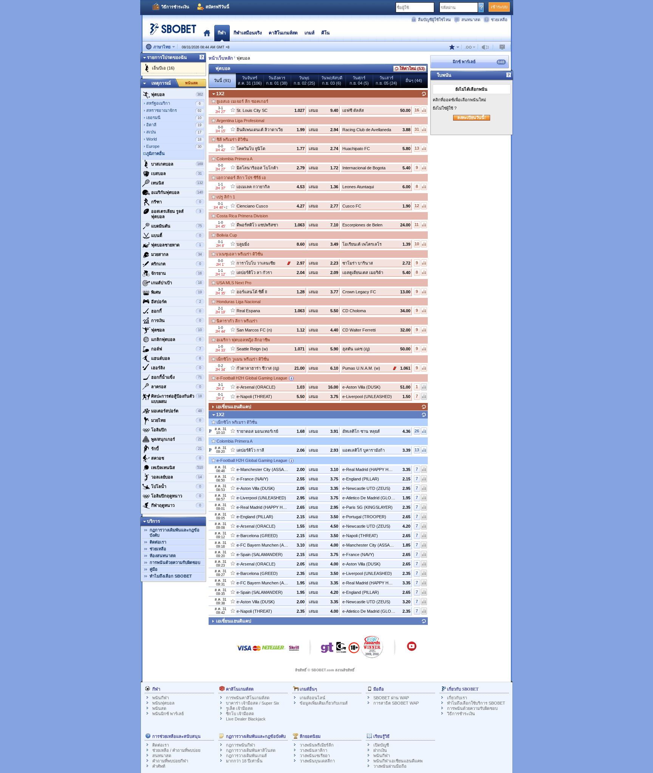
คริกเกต (176, 264)
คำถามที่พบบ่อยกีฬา (170, 761)
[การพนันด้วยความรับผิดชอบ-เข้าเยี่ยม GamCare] (341, 649)
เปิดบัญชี (381, 745)
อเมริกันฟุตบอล (177, 192)
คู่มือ (154, 569)
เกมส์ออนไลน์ (312, 698)
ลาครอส (176, 386)
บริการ (153, 521)
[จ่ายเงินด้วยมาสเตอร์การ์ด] (257, 652)
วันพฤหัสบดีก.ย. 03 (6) (331, 80)
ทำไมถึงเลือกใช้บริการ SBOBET (476, 703)
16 (417, 110)
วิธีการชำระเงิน (175, 7)
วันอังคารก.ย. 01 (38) (277, 80)
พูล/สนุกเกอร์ (176, 439)
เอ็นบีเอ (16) (163, 68)
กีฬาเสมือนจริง (248, 33)
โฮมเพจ (207, 33)
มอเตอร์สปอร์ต (176, 411)
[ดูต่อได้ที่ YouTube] (411, 649)
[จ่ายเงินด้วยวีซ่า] (244, 652)
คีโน (325, 33)
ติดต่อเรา (158, 542)
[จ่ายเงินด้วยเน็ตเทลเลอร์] (273, 652)
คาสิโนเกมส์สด (283, 33)
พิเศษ (176, 292)
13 (417, 148)
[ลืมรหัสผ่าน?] (481, 7)
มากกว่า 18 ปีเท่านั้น (244, 761)
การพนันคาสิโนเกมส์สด (247, 698)
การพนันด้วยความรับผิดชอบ (175, 562)
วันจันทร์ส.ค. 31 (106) (250, 80)
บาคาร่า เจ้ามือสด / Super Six (252, 703)
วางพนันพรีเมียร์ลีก (317, 745)
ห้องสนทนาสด (163, 555)
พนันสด (191, 83)
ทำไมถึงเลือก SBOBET (171, 576)
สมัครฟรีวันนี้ (217, 7)
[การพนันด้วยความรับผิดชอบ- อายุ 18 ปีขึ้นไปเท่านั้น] (353, 650)
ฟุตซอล (176, 330)
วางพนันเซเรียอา (315, 755)
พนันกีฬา (160, 698)
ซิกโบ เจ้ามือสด (240, 713)
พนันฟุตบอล (163, 703)
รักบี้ (176, 448)
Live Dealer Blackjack (246, 719)
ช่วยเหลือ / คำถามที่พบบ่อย (176, 750)
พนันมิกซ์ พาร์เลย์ (168, 713)
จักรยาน (176, 273)
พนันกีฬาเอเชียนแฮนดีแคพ (397, 761)
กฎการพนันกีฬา (240, 745)
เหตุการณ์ (161, 83)
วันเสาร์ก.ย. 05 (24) (386, 80)
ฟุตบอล (177, 94)
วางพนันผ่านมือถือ (390, 766)
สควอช (176, 458)
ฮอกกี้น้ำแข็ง (176, 377)
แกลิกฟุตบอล (176, 339)
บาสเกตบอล (177, 164)
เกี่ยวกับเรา (457, 698)
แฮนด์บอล (176, 358)
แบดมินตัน (176, 226)
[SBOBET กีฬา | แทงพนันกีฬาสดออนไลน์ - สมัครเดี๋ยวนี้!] (170, 31)
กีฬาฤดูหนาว (176, 505)
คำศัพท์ (158, 766)
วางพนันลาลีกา (313, 750)
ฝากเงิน (380, 750)
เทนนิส (177, 183)
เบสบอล (176, 173)
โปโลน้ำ (176, 486)
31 (417, 129)
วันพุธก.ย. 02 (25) (304, 80)
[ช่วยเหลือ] (201, 57)
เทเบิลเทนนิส (177, 467)
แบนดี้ (176, 235)
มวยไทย (176, 420)
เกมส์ (309, 33)
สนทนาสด (470, 19)
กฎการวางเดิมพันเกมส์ (246, 755)
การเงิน (176, 320)
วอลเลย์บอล (176, 477)
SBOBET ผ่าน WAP (391, 698)
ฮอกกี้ (176, 311)
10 (417, 244)
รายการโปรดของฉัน (167, 57)
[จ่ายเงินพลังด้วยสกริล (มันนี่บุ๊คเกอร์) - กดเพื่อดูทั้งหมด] (294, 652)
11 (417, 224)
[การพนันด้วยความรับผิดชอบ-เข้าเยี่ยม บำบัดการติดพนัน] (327, 649)
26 (417, 431)
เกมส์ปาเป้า (176, 282)
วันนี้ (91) (222, 80)
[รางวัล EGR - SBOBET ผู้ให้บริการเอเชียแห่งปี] (372, 646)
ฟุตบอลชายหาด (176, 245)
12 (417, 205)
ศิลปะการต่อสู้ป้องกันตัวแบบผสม (176, 399)
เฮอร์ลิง (176, 368)
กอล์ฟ (176, 349)
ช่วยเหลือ (499, 19)
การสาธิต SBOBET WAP (396, 703)
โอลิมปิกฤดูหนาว (176, 496)
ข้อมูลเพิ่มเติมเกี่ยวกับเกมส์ (324, 703)
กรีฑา (176, 202)
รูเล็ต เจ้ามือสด (239, 708)
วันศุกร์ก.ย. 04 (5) (359, 80)
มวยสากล (176, 254)
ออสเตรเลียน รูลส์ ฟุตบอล (176, 214)
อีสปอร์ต (176, 301)
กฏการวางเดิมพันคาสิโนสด (250, 750)
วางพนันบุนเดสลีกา (317, 761)
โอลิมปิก (176, 430)
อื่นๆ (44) (413, 80)
